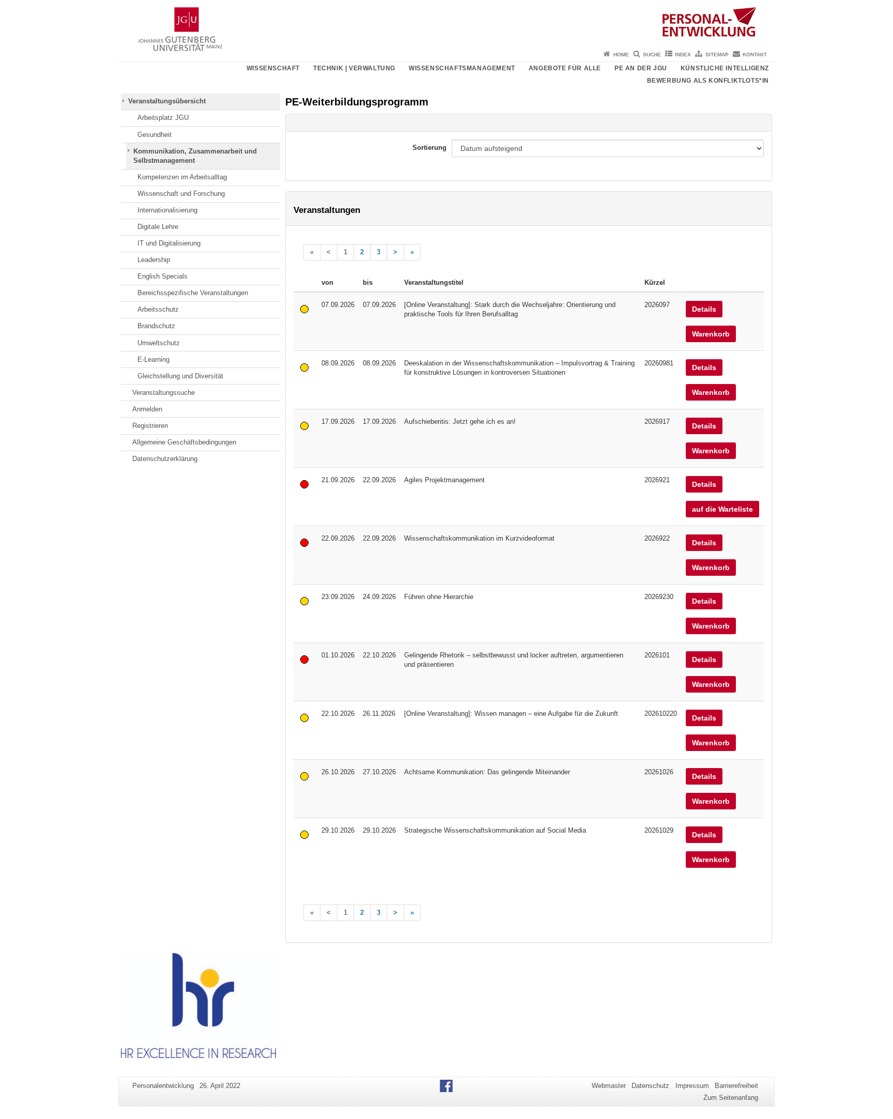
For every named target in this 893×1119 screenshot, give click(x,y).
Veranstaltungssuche (163, 392)
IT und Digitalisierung (169, 243)
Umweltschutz (158, 343)
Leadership (153, 260)
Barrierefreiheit (736, 1086)
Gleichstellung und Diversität (180, 376)
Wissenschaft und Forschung (181, 193)
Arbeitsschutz (158, 309)
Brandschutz (156, 326)
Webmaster (609, 1086)
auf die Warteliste (722, 509)
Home (621, 54)
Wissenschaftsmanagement (462, 68)
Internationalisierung (167, 210)
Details (704, 309)
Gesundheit (154, 135)
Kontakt (755, 54)
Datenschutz (650, 1086)
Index (683, 54)
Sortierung (429, 147)
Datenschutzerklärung (164, 459)
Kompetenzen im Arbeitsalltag (182, 177)
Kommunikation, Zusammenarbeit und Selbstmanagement (195, 155)
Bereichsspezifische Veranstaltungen (192, 293)
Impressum (692, 1086)
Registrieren (150, 426)
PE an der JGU (640, 68)
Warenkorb (711, 334)
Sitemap (717, 54)
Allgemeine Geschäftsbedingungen (184, 442)
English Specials (162, 276)
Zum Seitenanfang (730, 1097)
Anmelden (147, 409)
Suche (652, 54)
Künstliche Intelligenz (725, 68)
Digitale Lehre (157, 227)
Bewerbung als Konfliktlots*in (708, 80)
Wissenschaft (273, 68)
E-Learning (153, 359)
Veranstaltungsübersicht (167, 101)
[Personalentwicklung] (446, 23)
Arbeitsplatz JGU (163, 117)
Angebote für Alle (565, 68)
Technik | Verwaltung (354, 68)
